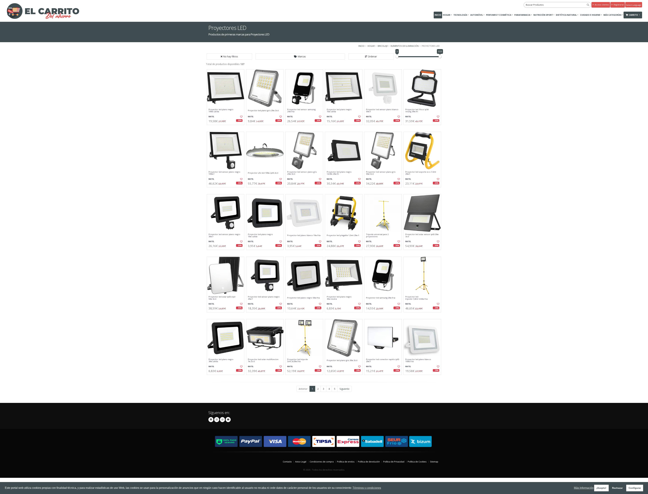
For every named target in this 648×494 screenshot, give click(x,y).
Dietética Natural (566, 14)
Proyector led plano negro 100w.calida (221, 110)
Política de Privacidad (393, 461)
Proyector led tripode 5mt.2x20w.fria (297, 360)
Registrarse (618, 4)
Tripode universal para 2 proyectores (377, 235)
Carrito (633, 14)
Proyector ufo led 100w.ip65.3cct (263, 173)
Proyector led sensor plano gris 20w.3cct (302, 173)
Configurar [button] (635, 488)
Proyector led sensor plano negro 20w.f (264, 298)
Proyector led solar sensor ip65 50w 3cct (422, 235)
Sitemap (434, 461)
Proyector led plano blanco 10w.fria (303, 235)
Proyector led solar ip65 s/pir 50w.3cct (222, 298)
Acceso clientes (601, 4)
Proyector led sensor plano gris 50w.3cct (380, 173)
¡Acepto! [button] (601, 488)
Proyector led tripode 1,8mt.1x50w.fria (416, 298)
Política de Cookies (417, 461)
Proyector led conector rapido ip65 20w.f (382, 360)
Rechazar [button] (617, 488)
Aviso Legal (300, 461)
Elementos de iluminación (405, 46)
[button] (300, 56)
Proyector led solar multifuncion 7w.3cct (263, 360)
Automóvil (476, 14)
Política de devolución (369, 461)
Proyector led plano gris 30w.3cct (342, 360)
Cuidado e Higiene (590, 14)
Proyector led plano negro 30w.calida (221, 360)
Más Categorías (612, 14)
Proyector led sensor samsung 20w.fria (301, 110)
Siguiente (344, 388)
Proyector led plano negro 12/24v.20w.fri (339, 173)
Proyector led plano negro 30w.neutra (339, 298)
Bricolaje (383, 46)
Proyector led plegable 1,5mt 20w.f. (343, 235)
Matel (211, 117)
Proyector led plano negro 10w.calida (260, 235)
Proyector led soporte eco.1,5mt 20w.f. (421, 173)
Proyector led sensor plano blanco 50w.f (382, 110)
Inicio (438, 14)
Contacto (287, 461)
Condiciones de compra (322, 461)
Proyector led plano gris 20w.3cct (263, 110)
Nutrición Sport (543, 14)
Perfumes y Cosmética (498, 14)
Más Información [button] (584, 487)
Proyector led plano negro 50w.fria (303, 298)
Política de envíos (346, 461)
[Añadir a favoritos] (240, 117)
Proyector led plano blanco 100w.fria (418, 360)
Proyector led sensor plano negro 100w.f (224, 173)
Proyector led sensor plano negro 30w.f (224, 235)
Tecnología (460, 14)
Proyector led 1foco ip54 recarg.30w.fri (416, 110)
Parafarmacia (522, 14)
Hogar (446, 14)
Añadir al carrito (226, 128)
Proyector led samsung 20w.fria (380, 298)
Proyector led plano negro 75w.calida (339, 110)
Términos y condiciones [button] (367, 487)
